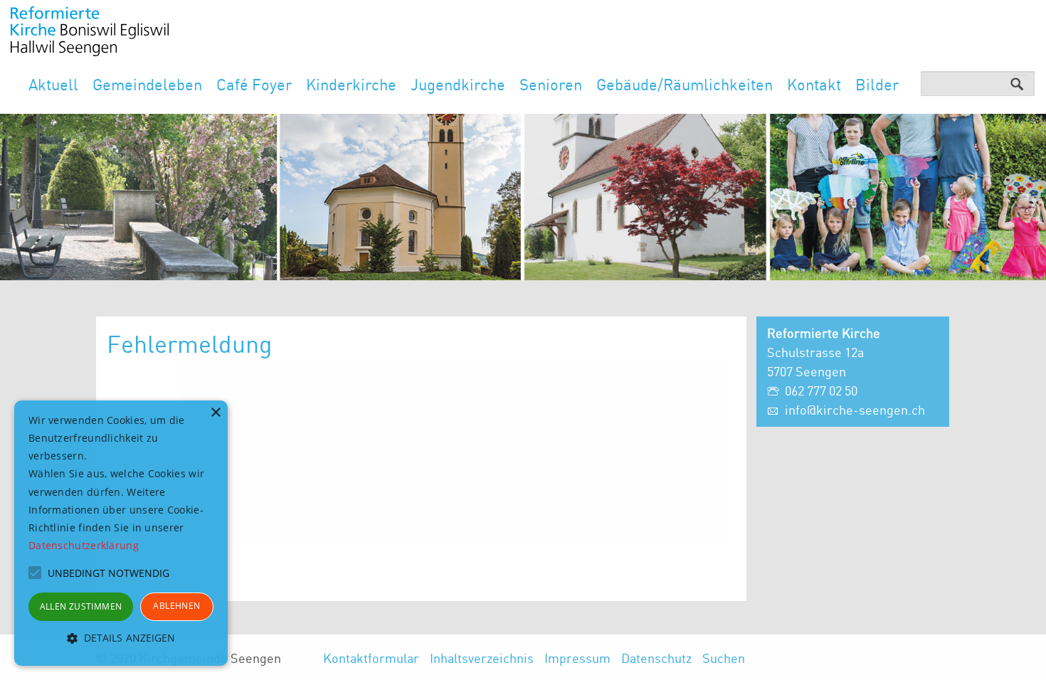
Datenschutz (656, 658)
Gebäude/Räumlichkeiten (684, 84)
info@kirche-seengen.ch (855, 410)
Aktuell (53, 84)
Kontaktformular (371, 658)
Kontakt (814, 84)
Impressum (577, 658)
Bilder (877, 84)
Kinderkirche (351, 84)
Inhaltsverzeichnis (482, 658)
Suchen (723, 658)
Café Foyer (254, 84)
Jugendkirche (458, 84)
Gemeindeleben (147, 84)
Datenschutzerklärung (83, 545)
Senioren (550, 84)
